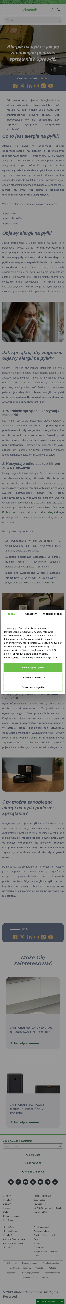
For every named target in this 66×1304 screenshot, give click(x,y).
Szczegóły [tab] (31, 613)
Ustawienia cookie (31, 677)
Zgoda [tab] (11, 613)
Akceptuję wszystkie (33, 667)
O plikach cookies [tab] (52, 613)
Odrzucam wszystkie (33, 687)
